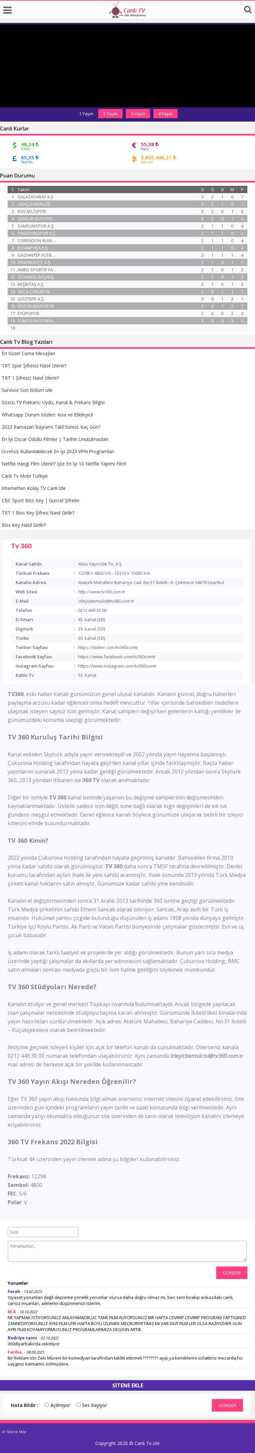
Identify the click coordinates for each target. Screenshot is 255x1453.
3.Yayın (138, 114)
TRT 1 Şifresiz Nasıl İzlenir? (30, 378)
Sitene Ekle (16, 1431)
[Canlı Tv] (127, 16)
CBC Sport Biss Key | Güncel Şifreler (41, 500)
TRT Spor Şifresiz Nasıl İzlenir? (34, 365)
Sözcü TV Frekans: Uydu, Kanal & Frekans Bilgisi (53, 402)
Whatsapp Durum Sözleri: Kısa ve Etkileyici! (47, 414)
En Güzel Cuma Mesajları (28, 353)
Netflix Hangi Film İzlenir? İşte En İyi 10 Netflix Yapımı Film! (64, 463)
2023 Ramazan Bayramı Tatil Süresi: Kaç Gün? (51, 427)
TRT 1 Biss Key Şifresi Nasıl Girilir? (38, 513)
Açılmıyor (59, 1405)
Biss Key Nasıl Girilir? (24, 525)
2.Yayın (110, 114)
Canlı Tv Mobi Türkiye (25, 476)
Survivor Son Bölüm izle (27, 390)
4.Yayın (165, 114)
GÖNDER (232, 1273)
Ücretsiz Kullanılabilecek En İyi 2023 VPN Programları (58, 451)
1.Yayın (86, 114)
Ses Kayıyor (94, 1405)
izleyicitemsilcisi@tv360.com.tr (207, 1055)
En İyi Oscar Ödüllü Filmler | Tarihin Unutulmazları (55, 439)
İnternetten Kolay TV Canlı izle (34, 488)
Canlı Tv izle (147, 1443)
